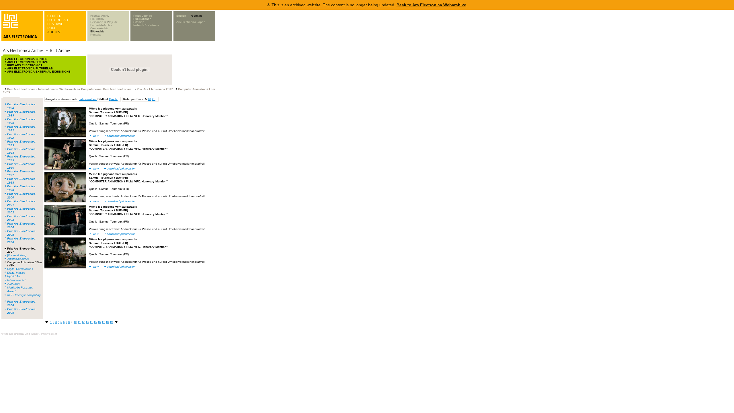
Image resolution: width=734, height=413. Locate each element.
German (196, 15)
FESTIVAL (55, 24)
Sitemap (138, 22)
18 (107, 322)
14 (91, 322)
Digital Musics (16, 272)
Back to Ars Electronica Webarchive (431, 5)
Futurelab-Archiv (101, 25)
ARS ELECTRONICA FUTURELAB (30, 68)
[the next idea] (16, 255)
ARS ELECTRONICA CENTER (27, 59)
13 (87, 322)
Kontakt (95, 34)
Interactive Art (16, 280)
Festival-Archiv (99, 15)
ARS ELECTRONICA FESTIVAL (28, 62)
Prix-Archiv (97, 18)
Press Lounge (142, 15)
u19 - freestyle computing (24, 295)
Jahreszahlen (88, 99)
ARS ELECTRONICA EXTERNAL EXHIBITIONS (39, 71)
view (96, 135)
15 (95, 322)
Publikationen (142, 18)
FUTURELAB (57, 20)
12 (83, 322)
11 (79, 322)
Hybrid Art (13, 276)
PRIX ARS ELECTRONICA (24, 65)
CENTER (54, 16)
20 (153, 99)
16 (99, 322)
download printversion (121, 135)
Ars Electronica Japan (190, 22)
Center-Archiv (99, 28)
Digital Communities (20, 268)
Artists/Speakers (18, 258)
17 (103, 322)
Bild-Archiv (97, 31)
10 (149, 99)
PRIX (51, 28)
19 (111, 322)
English (181, 15)
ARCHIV (53, 32)
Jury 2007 (13, 283)
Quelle (113, 99)
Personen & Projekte (104, 22)
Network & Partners (146, 25)
